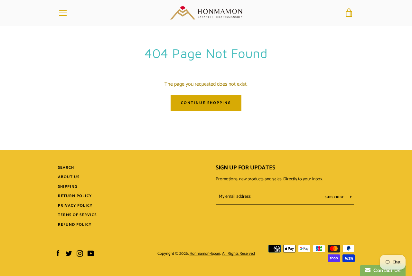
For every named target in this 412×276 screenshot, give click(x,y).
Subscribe (335, 197)
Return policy (75, 196)
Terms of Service (77, 215)
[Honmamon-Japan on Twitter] (69, 253)
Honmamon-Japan (205, 253)
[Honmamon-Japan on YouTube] (91, 253)
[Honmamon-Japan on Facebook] (58, 253)
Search (66, 168)
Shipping (68, 187)
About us (69, 177)
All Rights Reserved (238, 253)
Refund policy (74, 225)
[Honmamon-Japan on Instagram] (80, 253)
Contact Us (385, 270)
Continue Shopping (206, 103)
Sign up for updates (245, 168)
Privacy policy (75, 206)
